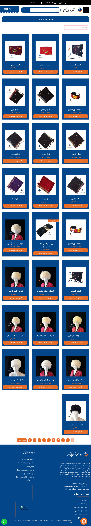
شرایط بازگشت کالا (81, 514)
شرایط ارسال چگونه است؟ (26, 463)
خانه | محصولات (46, 19)
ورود (38, 3)
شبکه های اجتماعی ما (80, 511)
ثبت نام (33, 3)
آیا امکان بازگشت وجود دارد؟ (25, 477)
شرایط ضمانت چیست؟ (27, 474)
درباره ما (84, 500)
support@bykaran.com (71, 486)
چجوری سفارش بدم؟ (27, 459)
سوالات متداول (82, 518)
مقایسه (83, 37)
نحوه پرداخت (30, 467)
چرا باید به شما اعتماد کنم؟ (25, 470)
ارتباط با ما (84, 504)
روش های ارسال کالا (80, 507)
